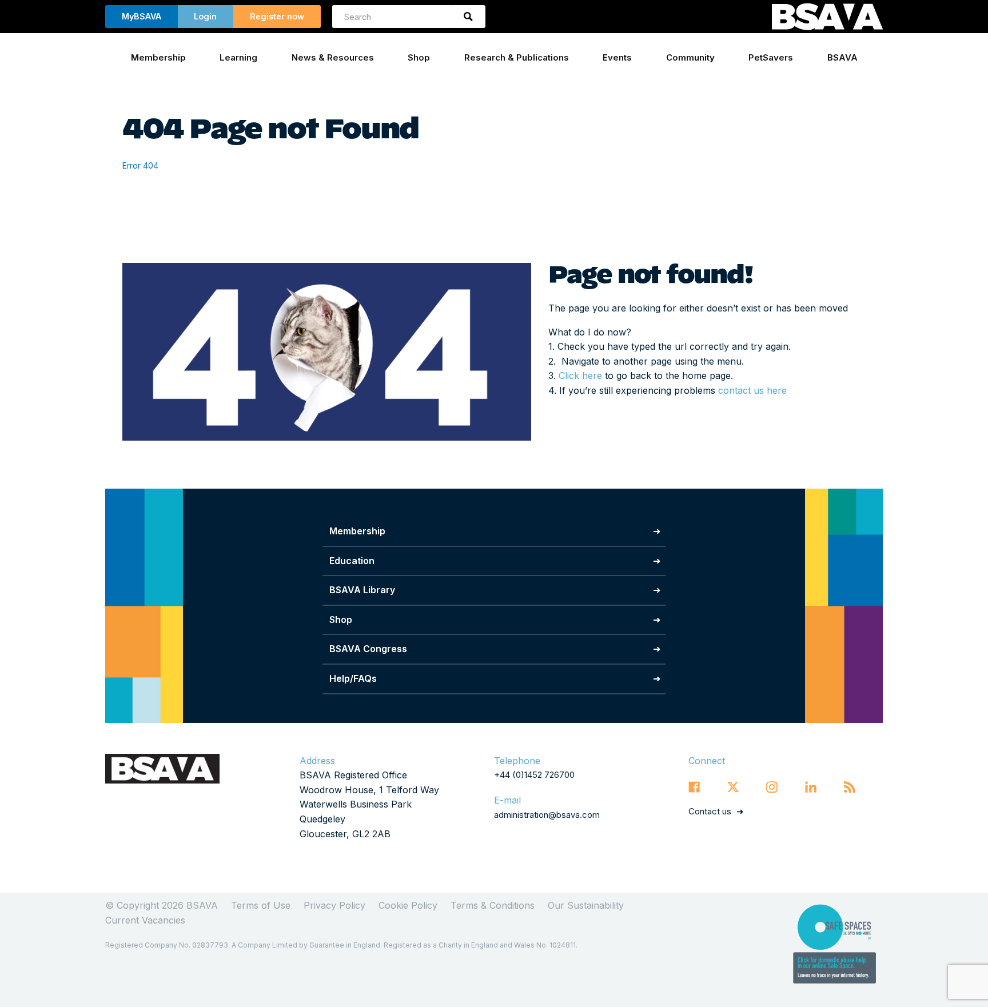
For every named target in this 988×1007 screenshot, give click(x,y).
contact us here (752, 390)
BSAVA (842, 57)
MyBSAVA (141, 16)
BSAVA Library (362, 590)
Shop (419, 57)
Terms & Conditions (493, 905)
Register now (277, 16)
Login (205, 16)
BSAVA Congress (368, 648)
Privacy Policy (334, 905)
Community (690, 57)
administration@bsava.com (547, 814)
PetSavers (770, 57)
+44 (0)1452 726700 (534, 774)
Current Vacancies (145, 920)
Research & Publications (516, 57)
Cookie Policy (408, 905)
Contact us (709, 811)
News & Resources (333, 57)
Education (352, 560)
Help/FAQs (353, 678)
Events (617, 57)
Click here (580, 375)
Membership (158, 57)
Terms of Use (260, 905)
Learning (238, 57)
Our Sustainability (586, 905)
